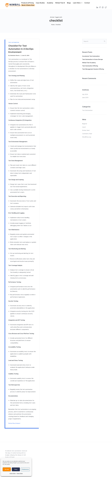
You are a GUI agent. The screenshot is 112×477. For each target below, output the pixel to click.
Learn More (76, 3)
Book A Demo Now (28, 5)
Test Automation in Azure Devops (92, 59)
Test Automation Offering (90, 66)
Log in (84, 127)
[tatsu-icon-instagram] (103, 7)
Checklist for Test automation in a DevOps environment (20, 48)
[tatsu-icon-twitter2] (106, 7)
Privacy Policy (13, 473)
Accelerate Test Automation (91, 56)
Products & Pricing (27, 3)
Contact (87, 3)
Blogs (69, 3)
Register (84, 124)
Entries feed (85, 130)
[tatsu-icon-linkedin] (97, 7)
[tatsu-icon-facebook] (100, 7)
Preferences (25, 469)
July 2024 (85, 94)
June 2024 (85, 97)
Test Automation (13, 42)
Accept (7, 469)
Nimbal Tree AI (60, 3)
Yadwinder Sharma (15, 55)
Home (53, 25)
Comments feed (87, 134)
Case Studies (40, 3)
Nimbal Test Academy (89, 62)
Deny (15, 469)
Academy (50, 3)
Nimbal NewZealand (14, 423)
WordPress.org (86, 137)
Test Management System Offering (93, 69)
